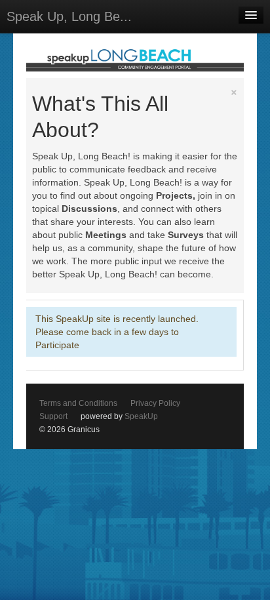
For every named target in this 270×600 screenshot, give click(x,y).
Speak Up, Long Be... (69, 16)
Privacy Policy (155, 403)
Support (53, 416)
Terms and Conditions (78, 403)
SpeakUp (141, 416)
